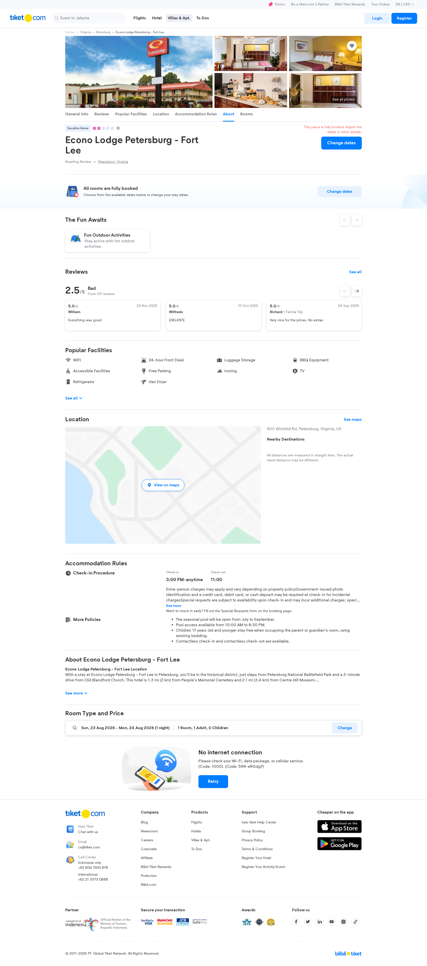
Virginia (85, 32)
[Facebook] (296, 922)
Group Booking (253, 831)
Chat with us (88, 832)
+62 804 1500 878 (93, 868)
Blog (144, 822)
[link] (377, 18)
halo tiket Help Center (259, 822)
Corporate (149, 849)
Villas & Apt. (201, 840)
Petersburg (103, 32)
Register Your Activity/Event (263, 867)
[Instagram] (343, 922)
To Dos (196, 849)
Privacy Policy (252, 840)
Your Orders (380, 4)
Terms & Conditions (257, 849)
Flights (196, 822)
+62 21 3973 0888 (93, 879)
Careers (147, 840)
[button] (163, 485)
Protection (149, 876)
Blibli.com (148, 885)
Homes (70, 32)
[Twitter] (308, 922)
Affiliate (147, 858)
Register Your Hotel (256, 858)
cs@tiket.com (89, 847)
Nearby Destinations (286, 439)
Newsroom (149, 831)
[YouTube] (332, 922)
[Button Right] (357, 291)
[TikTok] (355, 922)
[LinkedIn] (320, 922)
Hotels (196, 831)
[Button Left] (345, 291)
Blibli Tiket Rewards (350, 4)
